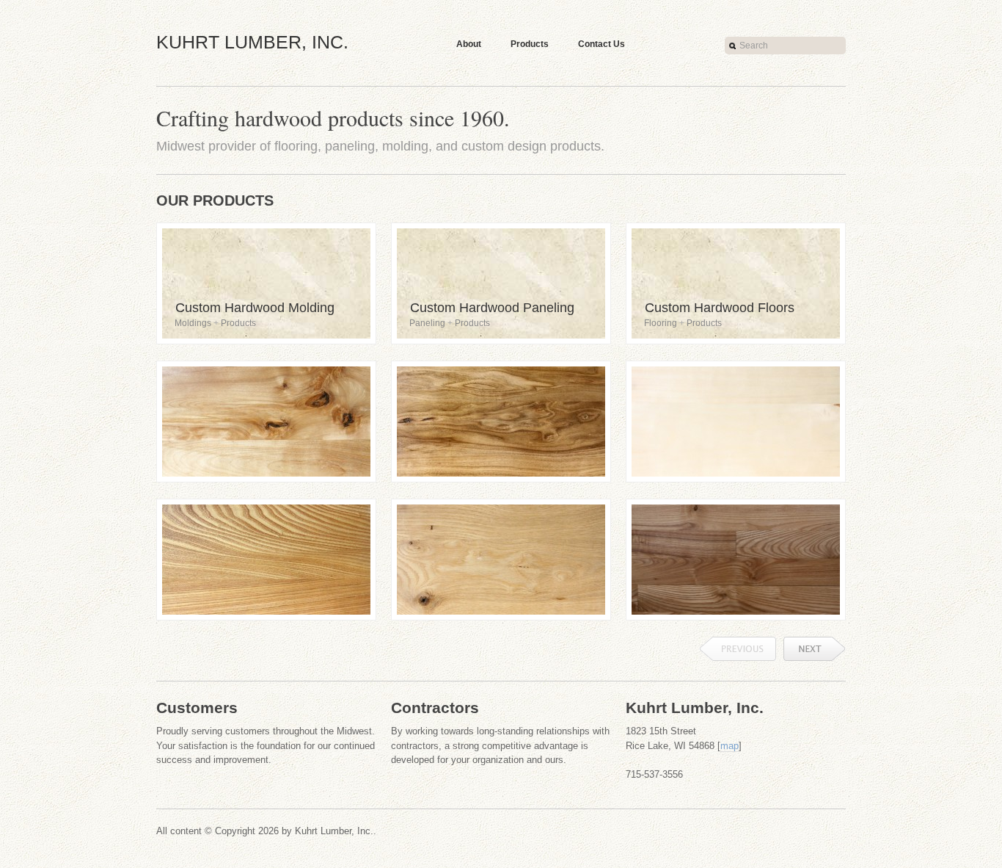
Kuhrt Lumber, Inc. (252, 42)
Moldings (193, 323)
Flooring (660, 323)
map (729, 745)
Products (530, 44)
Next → (814, 649)
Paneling (427, 323)
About (468, 44)
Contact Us (601, 44)
